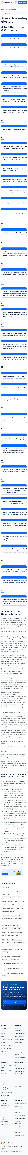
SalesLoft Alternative (18, 1127)
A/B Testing (5, 887)
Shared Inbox (5, 1076)
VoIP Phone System (6, 1092)
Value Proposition (15, 959)
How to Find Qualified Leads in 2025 (12, 935)
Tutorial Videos (5, 1111)
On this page (14, 13)
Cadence (4, 904)
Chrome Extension (20, 1068)
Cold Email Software (6, 1085)
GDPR (16, 1076)
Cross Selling (18, 918)
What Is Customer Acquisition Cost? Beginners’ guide (12, 969)
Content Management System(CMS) (12, 915)
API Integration (19, 1036)
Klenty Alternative (20, 1118)
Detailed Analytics (20, 1039)
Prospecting (18, 949)
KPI (8, 939)
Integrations (4, 1051)
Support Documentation (5, 1104)
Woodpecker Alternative (18, 1107)
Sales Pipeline (6, 488)
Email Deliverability (6, 1070)
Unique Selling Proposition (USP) (11, 956)
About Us (17, 1065)
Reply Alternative (20, 1115)
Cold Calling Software (4, 1088)
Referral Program (6, 1048)
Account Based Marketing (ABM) (11, 891)
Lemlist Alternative (20, 1103)
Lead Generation (17, 939)
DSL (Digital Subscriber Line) (10, 925)
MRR (3, 946)
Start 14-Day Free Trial (6, 1029)
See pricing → (7, 1006)
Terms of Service (15, 1151)
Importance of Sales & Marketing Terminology (12, 612)
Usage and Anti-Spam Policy (19, 1072)
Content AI (4, 1073)
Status (17, 1082)
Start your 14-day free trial (14, 1002)
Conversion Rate (7, 918)
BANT (22, 901)
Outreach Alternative (18, 1122)
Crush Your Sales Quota (9, 922)
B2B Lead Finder (19, 1047)
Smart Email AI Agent (19, 1053)
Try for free (22, 2)
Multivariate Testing (13, 946)
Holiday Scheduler (20, 1057)
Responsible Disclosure (18, 1085)
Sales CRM (5, 953)
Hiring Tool (4, 1082)
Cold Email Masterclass (4, 1120)
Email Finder (5, 929)
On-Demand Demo (6, 1039)
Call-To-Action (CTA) (8, 908)
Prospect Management (19, 1029)
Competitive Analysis (8, 911)
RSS (22, 1151)
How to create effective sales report (12, 932)
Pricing (3, 1042)
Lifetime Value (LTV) (18, 942)
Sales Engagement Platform (6, 1066)
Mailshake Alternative (18, 1111)
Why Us (3, 1036)
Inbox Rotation (5, 1079)
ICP (3, 939)
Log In (3, 1033)
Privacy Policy (5, 1151)
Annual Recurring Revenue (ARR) (11, 898)
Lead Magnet (6, 942)
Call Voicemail (14, 904)
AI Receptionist (5, 1095)
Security (17, 1079)
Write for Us (4, 1124)
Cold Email (20, 908)
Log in (15, 2)
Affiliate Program (6, 1045)
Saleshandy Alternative (18, 1131)
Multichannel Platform (18, 1043)
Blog (2, 9)
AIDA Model (5, 894)
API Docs (3, 1108)
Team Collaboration (20, 1033)
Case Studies (4, 1114)
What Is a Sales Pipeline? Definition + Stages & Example (12, 964)
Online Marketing (7, 949)
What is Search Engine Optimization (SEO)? (12, 974)
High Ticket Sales (17, 929)
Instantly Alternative (21, 1135)
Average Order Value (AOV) (10, 901)
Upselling (5, 959)
